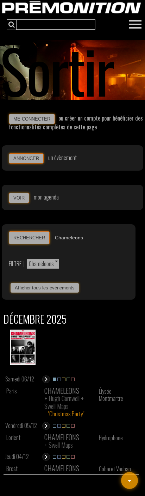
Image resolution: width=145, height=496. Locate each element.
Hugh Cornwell (64, 398)
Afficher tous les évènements (45, 287)
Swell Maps (56, 406)
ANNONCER (26, 158)
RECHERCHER (29, 237)
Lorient (13, 437)
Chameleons (41, 263)
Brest (12, 468)
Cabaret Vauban (115, 469)
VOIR (19, 198)
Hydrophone (111, 438)
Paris (11, 391)
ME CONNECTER (31, 119)
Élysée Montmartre (111, 395)
